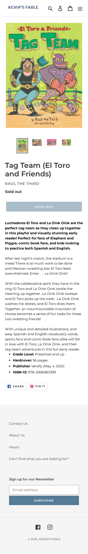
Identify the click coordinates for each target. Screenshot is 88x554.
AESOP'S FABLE (49, 539)
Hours (14, 447)
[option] (22, 145)
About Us (17, 435)
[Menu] (80, 8)
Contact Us (18, 423)
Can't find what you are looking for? (39, 459)
